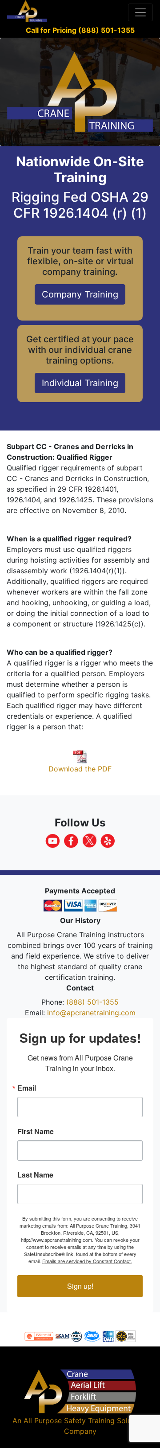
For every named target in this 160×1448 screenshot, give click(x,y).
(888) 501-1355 (92, 1002)
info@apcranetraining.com (91, 1012)
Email (26, 1088)
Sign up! (80, 1286)
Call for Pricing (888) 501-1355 (80, 30)
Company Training (80, 294)
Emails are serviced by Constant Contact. (87, 1260)
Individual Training (80, 383)
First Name (35, 1131)
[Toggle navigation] (140, 12)
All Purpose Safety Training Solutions (86, 1420)
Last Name (35, 1174)
